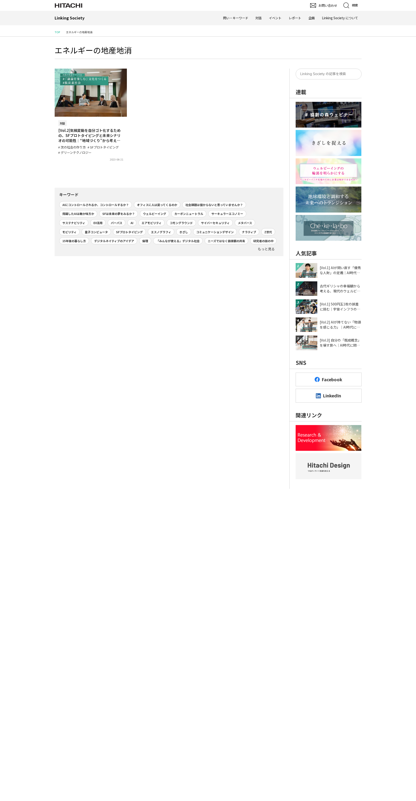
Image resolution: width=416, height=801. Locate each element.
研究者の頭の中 (263, 241)
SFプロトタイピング (129, 232)
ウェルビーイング (154, 214)
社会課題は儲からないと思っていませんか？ (214, 205)
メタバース (245, 223)
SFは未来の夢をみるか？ (118, 214)
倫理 (145, 241)
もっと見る (266, 248)
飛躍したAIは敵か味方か (78, 214)
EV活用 (98, 223)
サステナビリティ (73, 223)
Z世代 (268, 232)
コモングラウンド (181, 223)
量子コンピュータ (96, 232)
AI (131, 223)
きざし (183, 232)
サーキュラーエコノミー (227, 214)
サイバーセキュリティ (215, 223)
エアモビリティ (152, 223)
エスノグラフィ (161, 232)
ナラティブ (249, 232)
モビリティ (69, 232)
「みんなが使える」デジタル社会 (178, 241)
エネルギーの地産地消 (93, 50)
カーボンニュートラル (188, 214)
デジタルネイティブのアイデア (114, 241)
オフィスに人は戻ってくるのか (157, 205)
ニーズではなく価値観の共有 (226, 241)
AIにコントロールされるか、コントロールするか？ (95, 205)
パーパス (116, 223)
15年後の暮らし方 (74, 241)
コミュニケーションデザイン (215, 232)
